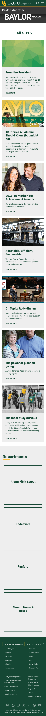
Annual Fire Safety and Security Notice (12, 681)
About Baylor (9, 649)
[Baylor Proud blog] (7, 706)
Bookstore (8, 660)
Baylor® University (20, 710)
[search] (36, 3)
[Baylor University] (16, 3)
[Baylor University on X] (23, 706)
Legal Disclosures (10, 694)
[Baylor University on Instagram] (17, 706)
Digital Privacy (9, 690)
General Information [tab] (14, 644)
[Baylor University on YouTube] (38, 706)
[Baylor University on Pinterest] (33, 706)
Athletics (7, 652)
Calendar (7, 664)
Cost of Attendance (11, 686)
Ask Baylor (8, 656)
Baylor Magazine (13, 10)
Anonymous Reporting (12, 676)
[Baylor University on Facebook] (12, 706)
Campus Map (9, 668)
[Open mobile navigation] (43, 3)
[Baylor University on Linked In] (28, 706)
